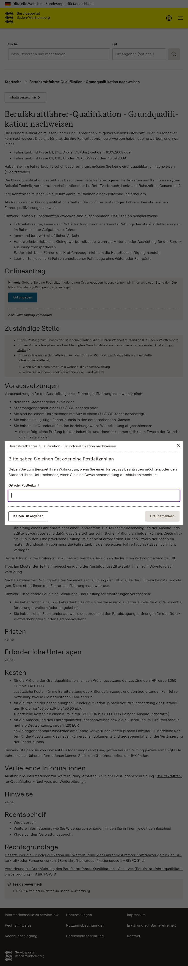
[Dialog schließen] (178, 445)
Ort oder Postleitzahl (23, 485)
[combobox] (94, 495)
